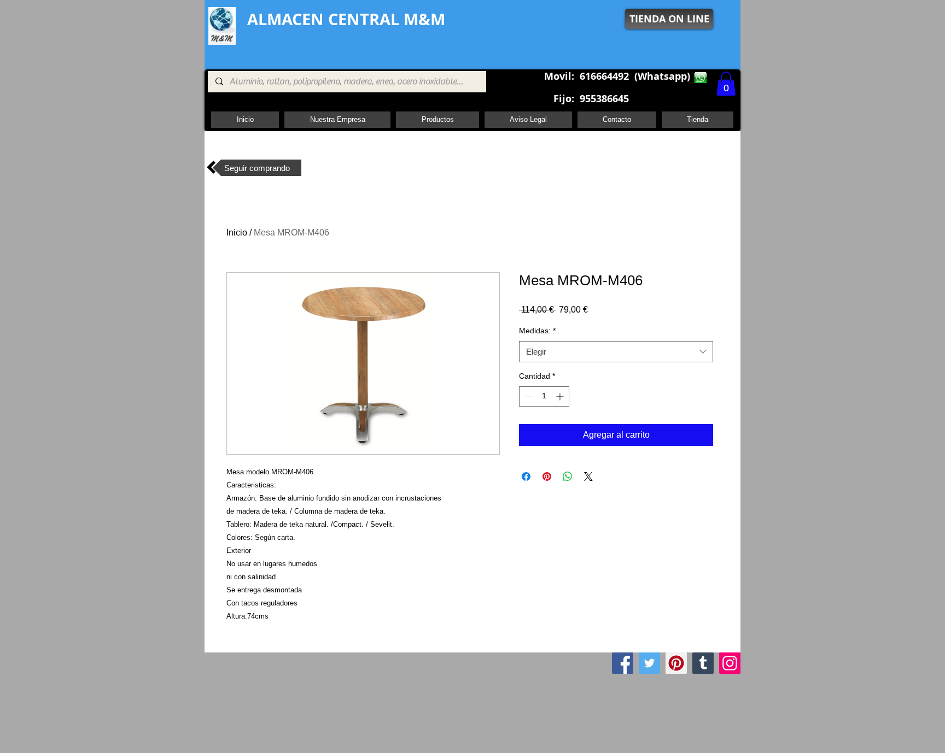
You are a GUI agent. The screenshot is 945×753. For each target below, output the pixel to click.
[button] (726, 84)
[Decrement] (527, 396)
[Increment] (561, 396)
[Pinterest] (676, 663)
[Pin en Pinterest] (546, 476)
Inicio (236, 232)
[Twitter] (649, 663)
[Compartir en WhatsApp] (567, 476)
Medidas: (537, 330)
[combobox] (616, 351)
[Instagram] (729, 663)
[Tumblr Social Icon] (703, 663)
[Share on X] (588, 476)
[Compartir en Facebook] (526, 476)
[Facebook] (622, 663)
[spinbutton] (544, 396)
